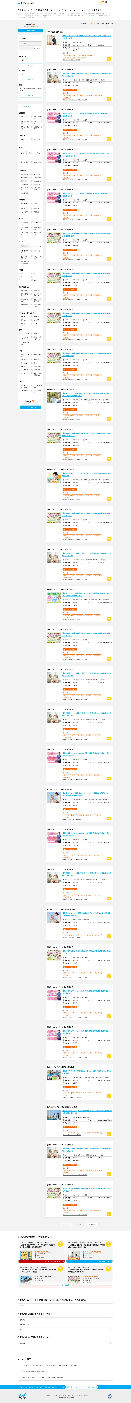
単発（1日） (24, 116)
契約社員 (23, 208)
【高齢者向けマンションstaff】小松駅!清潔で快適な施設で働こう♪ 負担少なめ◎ (86, 195)
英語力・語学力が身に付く (37, 338)
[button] (65, 1343)
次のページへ (92, 1224)
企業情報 (48, 1395)
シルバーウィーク (37, 140)
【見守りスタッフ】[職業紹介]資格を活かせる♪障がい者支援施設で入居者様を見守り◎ (87, 914)
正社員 (35, 203)
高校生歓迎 (37, 174)
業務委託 (36, 212)
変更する (30, 65)
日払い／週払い (37, 163)
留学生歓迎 (37, 184)
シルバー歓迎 (24, 184)
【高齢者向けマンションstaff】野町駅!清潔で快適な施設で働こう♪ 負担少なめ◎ (86, 1032)
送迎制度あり (37, 359)
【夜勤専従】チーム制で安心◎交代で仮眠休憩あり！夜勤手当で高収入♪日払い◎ (86, 75)
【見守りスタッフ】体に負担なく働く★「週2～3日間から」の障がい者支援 (86, 474)
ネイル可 (23, 323)
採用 (69, 1395)
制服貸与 (23, 366)
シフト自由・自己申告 (24, 257)
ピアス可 (36, 320)
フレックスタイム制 (37, 257)
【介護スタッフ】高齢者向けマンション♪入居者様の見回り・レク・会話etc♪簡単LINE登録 (85, 394)
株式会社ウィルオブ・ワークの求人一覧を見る (75, 100)
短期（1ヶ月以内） (25, 122)
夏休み (23, 139)
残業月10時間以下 (37, 233)
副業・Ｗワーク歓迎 (37, 188)
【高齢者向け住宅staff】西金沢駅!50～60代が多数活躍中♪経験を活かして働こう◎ (86, 235)
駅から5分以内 (25, 333)
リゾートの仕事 (24, 233)
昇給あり (36, 363)
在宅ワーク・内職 (37, 228)
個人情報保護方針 (83, 1395)
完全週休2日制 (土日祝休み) (25, 262)
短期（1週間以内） (38, 117)
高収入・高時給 (24, 163)
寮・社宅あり (24, 363)
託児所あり (24, 373)
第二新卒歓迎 (24, 193)
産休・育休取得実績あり (37, 374)
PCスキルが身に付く (25, 343)
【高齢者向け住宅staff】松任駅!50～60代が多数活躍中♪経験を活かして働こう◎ (86, 952)
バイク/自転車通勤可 (25, 338)
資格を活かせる (37, 391)
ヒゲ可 (35, 323)
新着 (98, 23)
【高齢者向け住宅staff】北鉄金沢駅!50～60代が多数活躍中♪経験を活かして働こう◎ (86, 434)
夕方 (35, 277)
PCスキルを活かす (38, 386)
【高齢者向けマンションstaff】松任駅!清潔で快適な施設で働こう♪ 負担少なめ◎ (86, 115)
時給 (22, 153)
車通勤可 (36, 333)
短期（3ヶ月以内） (38, 122)
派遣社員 (36, 208)
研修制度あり (37, 354)
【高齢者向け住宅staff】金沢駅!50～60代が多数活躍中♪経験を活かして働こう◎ (86, 275)
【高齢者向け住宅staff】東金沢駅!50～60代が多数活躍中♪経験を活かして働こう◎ (86, 354)
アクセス (54, 1395)
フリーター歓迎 (24, 188)
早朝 (22, 273)
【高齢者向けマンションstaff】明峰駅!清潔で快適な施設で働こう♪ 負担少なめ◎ (86, 992)
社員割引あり (37, 366)
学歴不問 (23, 181)
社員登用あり (37, 370)
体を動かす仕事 (24, 228)
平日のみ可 (37, 251)
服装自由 (23, 320)
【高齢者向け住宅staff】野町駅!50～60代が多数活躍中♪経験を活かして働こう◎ (86, 314)
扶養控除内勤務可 (24, 223)
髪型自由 (36, 316)
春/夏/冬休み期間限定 (38, 128)
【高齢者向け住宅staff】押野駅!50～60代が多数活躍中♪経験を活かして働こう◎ (86, 1190)
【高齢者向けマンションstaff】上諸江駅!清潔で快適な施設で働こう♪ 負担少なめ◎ (86, 834)
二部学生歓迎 (37, 177)
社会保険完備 (24, 370)
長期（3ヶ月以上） (25, 128)
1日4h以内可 (37, 222)
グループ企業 (74, 1395)
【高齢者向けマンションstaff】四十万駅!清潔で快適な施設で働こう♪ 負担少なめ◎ (86, 155)
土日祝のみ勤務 (24, 251)
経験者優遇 (24, 390)
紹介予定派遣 (24, 212)
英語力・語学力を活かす (24, 386)
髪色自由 (23, 316)
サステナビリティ (62, 1395)
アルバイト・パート (24, 204)
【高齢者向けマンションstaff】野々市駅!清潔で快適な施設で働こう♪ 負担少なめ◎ (86, 754)
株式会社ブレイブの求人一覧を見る (72, 419)
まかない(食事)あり (25, 355)
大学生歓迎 (24, 177)
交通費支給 (24, 359)
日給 (30, 153)
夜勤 (35, 280)
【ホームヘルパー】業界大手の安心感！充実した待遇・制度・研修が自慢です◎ (86, 37)
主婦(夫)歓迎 (37, 181)
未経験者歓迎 (24, 174)
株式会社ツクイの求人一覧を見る (71, 60)
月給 (38, 153)
